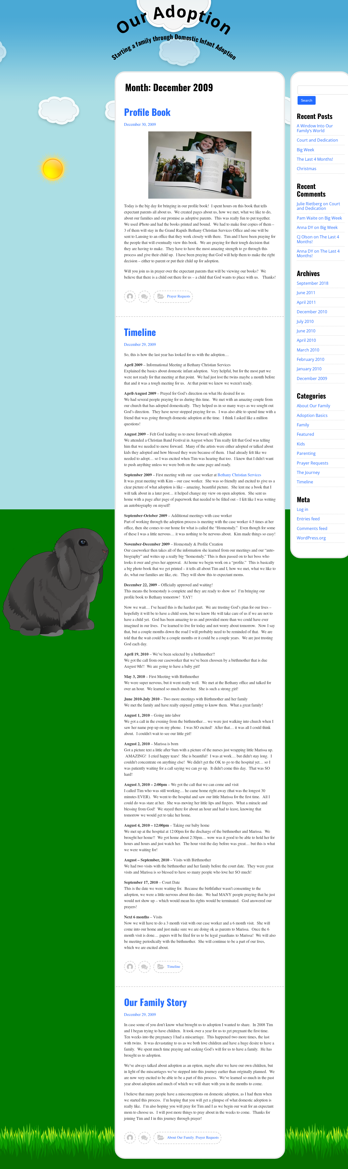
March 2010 (308, 350)
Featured (305, 434)
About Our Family (180, 1137)
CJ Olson (305, 237)
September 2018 (312, 283)
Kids (301, 444)
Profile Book (147, 111)
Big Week (305, 150)
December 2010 (312, 312)
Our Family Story (155, 1002)
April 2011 (306, 302)
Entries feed (308, 519)
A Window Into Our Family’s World (315, 128)
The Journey (308, 472)
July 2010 (305, 321)
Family (303, 425)
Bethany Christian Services (239, 474)
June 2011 (306, 292)
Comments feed (312, 528)
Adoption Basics (312, 415)
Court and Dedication (317, 140)
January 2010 (309, 369)
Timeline (140, 331)
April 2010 (306, 340)
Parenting (306, 453)
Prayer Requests (178, 296)
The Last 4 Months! (315, 159)
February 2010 (310, 359)
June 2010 (306, 331)
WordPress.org (311, 538)
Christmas (306, 168)
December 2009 (312, 378)
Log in (302, 509)
